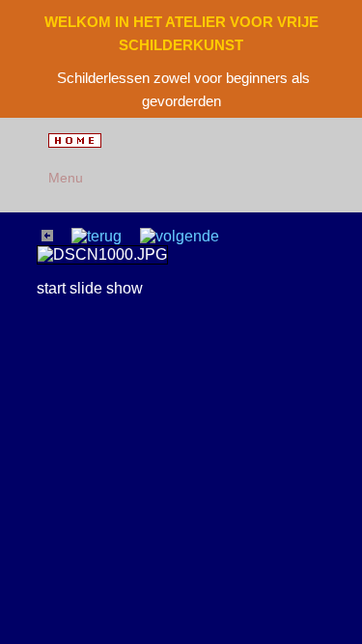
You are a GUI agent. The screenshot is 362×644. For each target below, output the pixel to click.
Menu (62, 177)
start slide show (90, 288)
